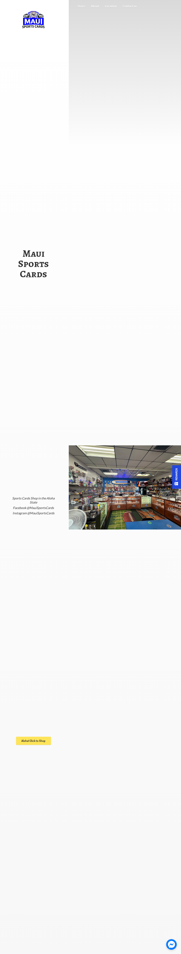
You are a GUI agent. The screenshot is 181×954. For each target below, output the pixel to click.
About (95, 6)
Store (81, 6)
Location (111, 6)
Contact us (129, 6)
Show (176, 477)
